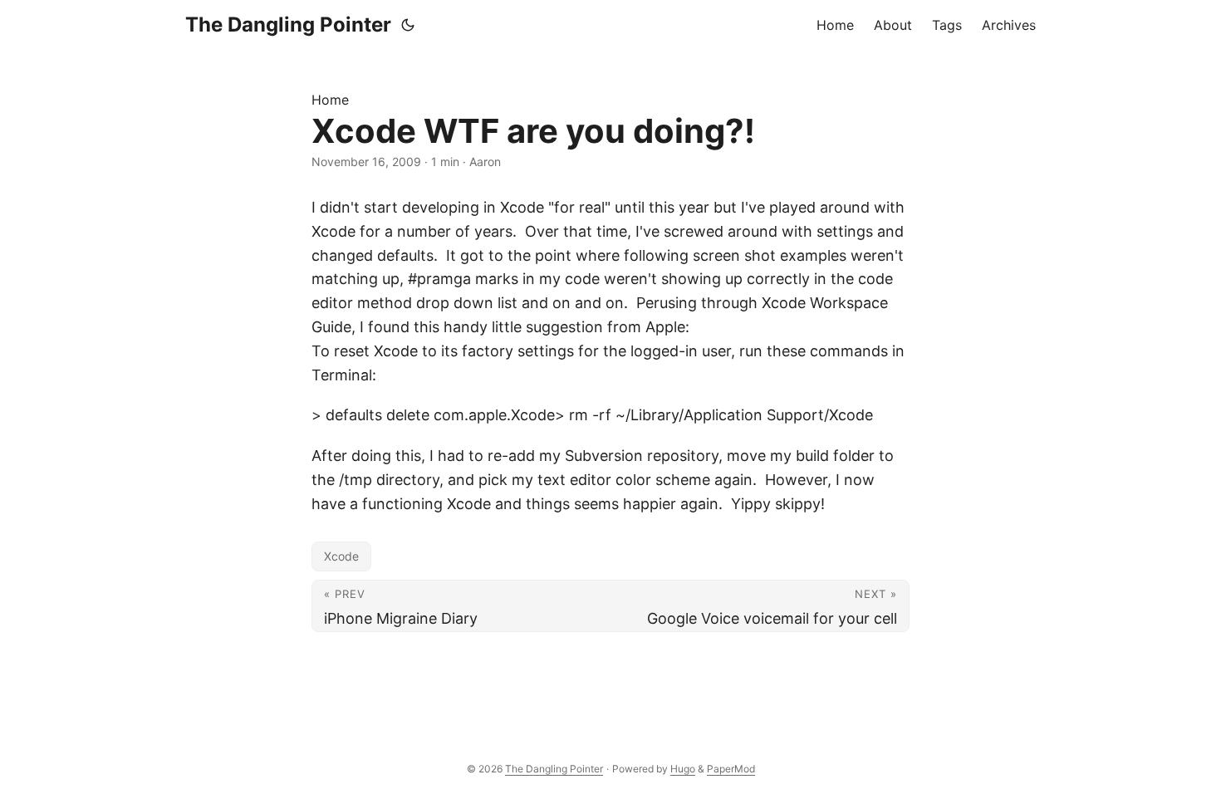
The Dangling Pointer (288, 24)
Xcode (341, 556)
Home (330, 99)
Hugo (682, 768)
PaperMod (731, 768)
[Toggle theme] (408, 25)
